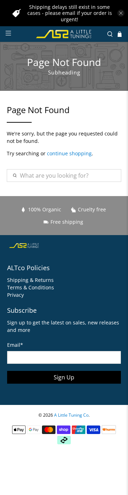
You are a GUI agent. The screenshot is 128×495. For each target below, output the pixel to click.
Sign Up (64, 377)
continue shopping (69, 153)
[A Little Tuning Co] (64, 34)
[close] (120, 13)
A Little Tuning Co (71, 415)
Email (15, 344)
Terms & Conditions (30, 287)
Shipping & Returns (30, 280)
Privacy (15, 294)
